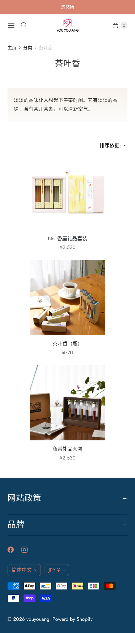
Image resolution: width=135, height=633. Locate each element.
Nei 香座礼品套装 (67, 238)
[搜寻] (24, 25)
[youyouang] (67, 25)
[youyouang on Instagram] (28, 550)
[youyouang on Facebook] (14, 550)
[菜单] (11, 25)
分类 (27, 47)
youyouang (37, 619)
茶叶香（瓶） (67, 343)
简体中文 (22, 569)
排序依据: (108, 145)
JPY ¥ (54, 569)
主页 (12, 47)
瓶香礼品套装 (67, 449)
